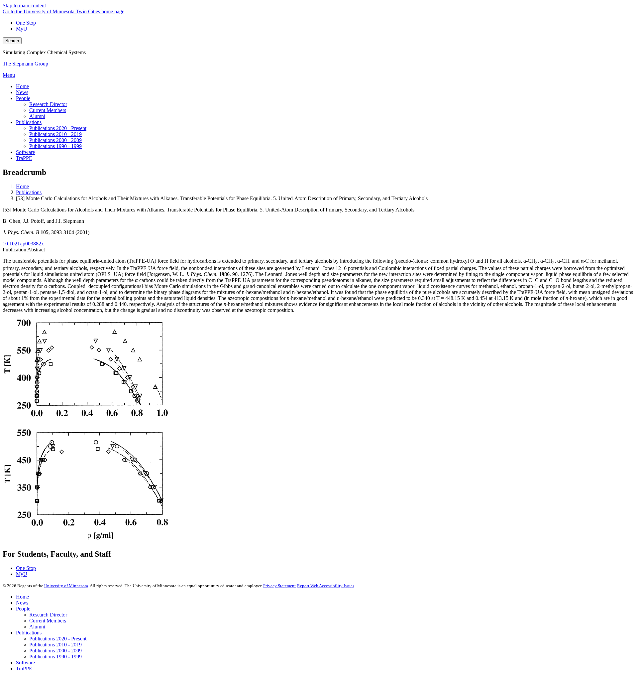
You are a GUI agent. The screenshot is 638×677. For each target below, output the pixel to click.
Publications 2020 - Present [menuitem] (57, 128)
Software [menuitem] (25, 152)
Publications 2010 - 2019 (55, 644)
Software (25, 662)
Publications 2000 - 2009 (55, 650)
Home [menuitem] (22, 86)
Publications (29, 192)
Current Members (47, 620)
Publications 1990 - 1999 (55, 656)
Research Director (48, 614)
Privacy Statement (279, 585)
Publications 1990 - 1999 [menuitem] (55, 146)
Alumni (37, 626)
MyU (21, 29)
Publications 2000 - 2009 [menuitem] (55, 140)
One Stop (26, 23)
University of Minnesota (66, 585)
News (22, 603)
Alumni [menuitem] (37, 116)
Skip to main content (24, 5)
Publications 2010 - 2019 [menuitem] (55, 134)
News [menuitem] (22, 92)
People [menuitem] (23, 98)
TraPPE (24, 668)
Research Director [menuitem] (48, 104)
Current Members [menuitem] (47, 110)
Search (12, 40)
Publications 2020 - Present (57, 638)
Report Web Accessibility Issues (325, 585)
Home (22, 186)
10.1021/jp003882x (23, 243)
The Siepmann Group (25, 64)
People (23, 608)
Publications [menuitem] (29, 122)
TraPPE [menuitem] (24, 158)
